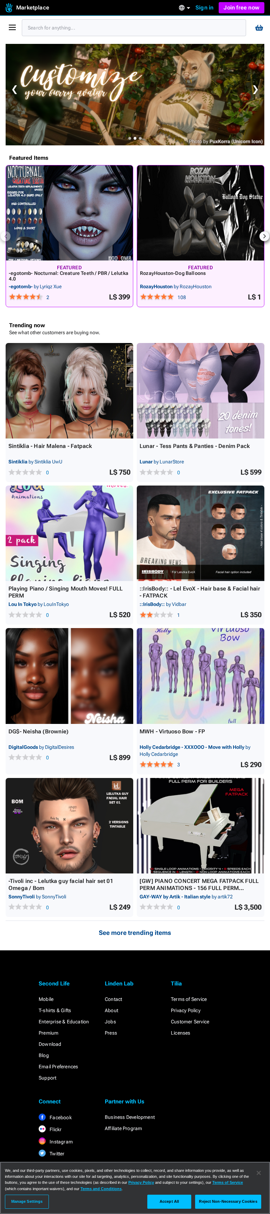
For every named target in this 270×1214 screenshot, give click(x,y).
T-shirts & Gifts (55, 1010)
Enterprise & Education (64, 1021)
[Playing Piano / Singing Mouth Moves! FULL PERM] (69, 533)
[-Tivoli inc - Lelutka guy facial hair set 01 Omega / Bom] (69, 825)
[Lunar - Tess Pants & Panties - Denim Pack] (200, 390)
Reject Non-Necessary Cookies (228, 1201)
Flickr (55, 1129)
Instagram (61, 1141)
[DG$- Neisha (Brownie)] (69, 676)
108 (182, 297)
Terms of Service (189, 999)
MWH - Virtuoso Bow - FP (172, 731)
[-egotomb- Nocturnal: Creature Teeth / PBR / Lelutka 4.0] (69, 212)
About (111, 1010)
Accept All (169, 1201)
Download (50, 1044)
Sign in (204, 7)
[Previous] (6, 236)
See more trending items (135, 932)
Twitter (57, 1153)
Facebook (60, 1117)
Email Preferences (58, 1066)
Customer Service (190, 1021)
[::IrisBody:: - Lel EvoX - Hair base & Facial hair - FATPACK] (200, 533)
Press (111, 1033)
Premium (48, 1033)
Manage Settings (27, 1201)
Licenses (181, 1033)
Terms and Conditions (101, 1189)
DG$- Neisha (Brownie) (38, 731)
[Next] (264, 236)
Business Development (130, 1117)
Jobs (110, 1021)
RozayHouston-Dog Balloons (173, 273)
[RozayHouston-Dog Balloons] (200, 212)
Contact (113, 999)
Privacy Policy (185, 1010)
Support (47, 1078)
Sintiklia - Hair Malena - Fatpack (50, 446)
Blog (44, 1055)
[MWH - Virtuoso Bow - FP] (200, 676)
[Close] (258, 1173)
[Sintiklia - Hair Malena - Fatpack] (69, 390)
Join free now (241, 7)
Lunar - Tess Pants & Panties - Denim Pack (195, 446)
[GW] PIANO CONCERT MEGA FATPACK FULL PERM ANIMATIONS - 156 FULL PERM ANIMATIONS (199, 888)
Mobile (46, 999)
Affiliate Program (123, 1128)
